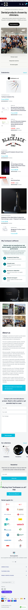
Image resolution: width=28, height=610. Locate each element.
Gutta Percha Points (15, 180)
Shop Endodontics (14, 24)
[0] (25, 4)
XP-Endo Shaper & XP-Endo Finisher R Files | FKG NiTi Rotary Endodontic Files (18, 165)
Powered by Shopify (5, 608)
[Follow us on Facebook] (2, 591)
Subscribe (14, 479)
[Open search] (20, 4)
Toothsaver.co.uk (5, 95)
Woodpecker (14, 227)
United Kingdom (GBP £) (6, 583)
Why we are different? (14, 495)
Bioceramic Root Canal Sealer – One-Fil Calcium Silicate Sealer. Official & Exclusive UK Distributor (18, 109)
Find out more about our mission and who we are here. (13, 389)
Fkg (11, 162)
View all (25, 72)
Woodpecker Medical (6, 215)
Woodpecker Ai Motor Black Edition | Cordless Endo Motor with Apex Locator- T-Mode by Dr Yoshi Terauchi (13, 218)
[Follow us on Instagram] (5, 591)
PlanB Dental (4, 150)
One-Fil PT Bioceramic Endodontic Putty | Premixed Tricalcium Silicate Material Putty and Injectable (18, 124)
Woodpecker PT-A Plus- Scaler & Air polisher (18, 230)
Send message (8, 437)
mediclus (13, 105)
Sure (12, 178)
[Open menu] (2, 4)
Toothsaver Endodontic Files (7, 96)
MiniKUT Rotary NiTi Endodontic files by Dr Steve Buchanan (12, 152)
